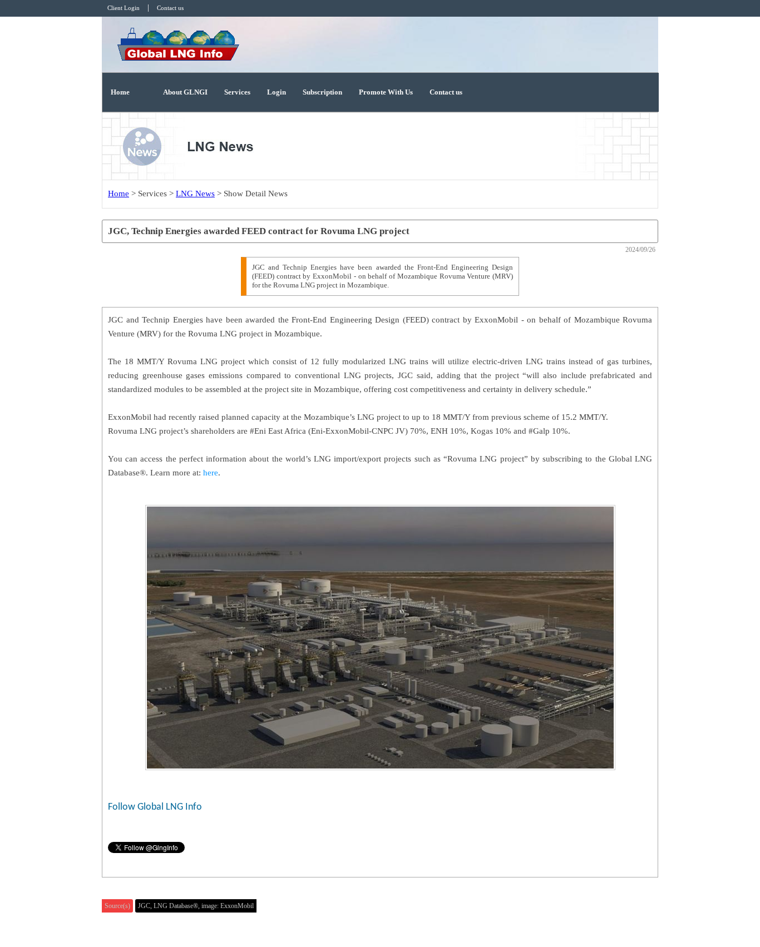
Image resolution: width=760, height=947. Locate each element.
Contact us (446, 92)
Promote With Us (386, 92)
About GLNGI (185, 92)
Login (276, 92)
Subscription (322, 92)
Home (120, 92)
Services (237, 92)
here (210, 472)
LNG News (195, 193)
